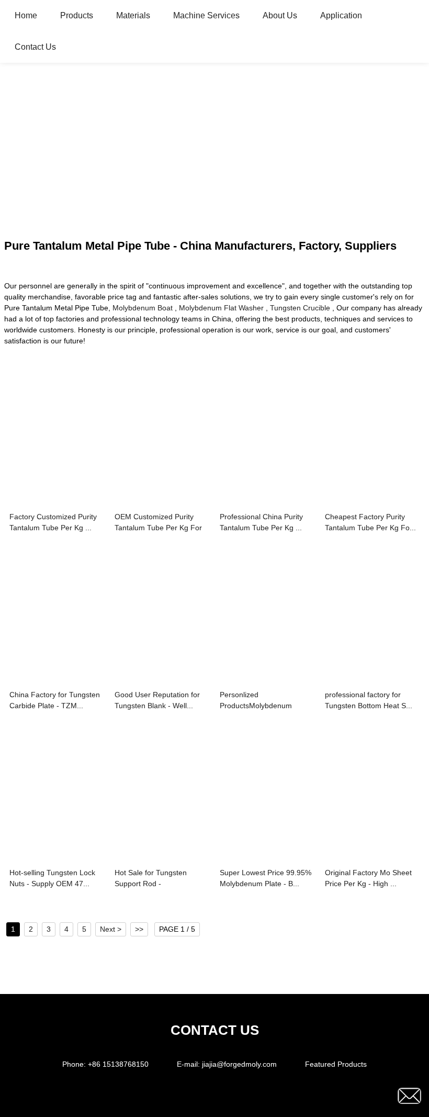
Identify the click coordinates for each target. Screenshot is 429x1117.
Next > (110, 929)
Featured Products (336, 1064)
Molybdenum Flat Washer (221, 308)
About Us (280, 15)
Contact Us (35, 46)
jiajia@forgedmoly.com (239, 1064)
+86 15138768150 (118, 1064)
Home (26, 15)
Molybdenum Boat (142, 308)
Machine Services (206, 15)
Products (76, 15)
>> (139, 929)
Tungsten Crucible (300, 308)
